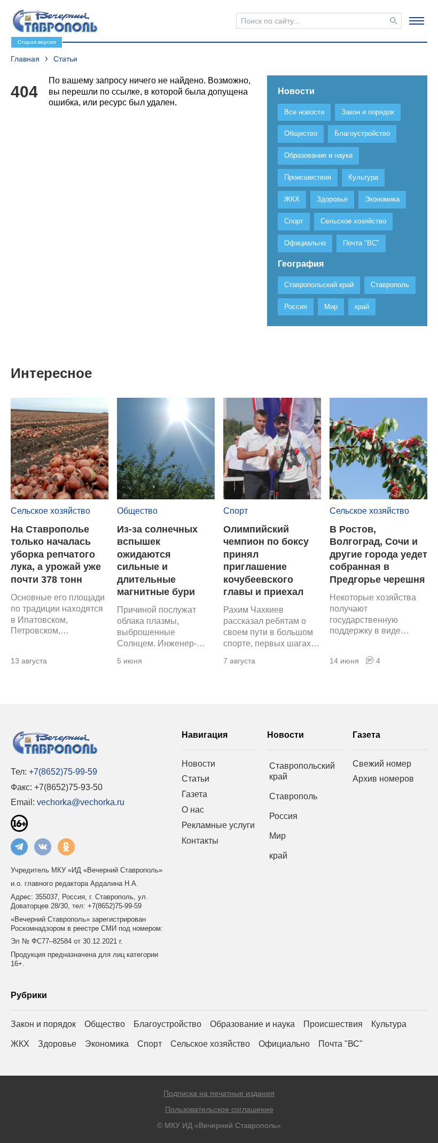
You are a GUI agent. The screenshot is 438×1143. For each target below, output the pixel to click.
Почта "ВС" (340, 1043)
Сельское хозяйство (50, 510)
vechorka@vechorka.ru (80, 802)
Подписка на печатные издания (219, 1093)
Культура (388, 1024)
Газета (194, 794)
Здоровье (57, 1043)
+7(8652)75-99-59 (63, 771)
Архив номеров (383, 778)
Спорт (235, 510)
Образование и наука (252, 1024)
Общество (137, 510)
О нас (193, 809)
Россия (283, 816)
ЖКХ (20, 1043)
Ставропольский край (302, 771)
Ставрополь (293, 796)
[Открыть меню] (416, 21)
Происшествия (333, 1024)
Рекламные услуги (218, 825)
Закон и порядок (43, 1024)
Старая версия (37, 42)
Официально (284, 1043)
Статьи (195, 778)
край (278, 855)
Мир (277, 835)
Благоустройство (167, 1024)
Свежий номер (382, 763)
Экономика (107, 1043)
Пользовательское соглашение (219, 1109)
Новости (198, 763)
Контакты (200, 840)
